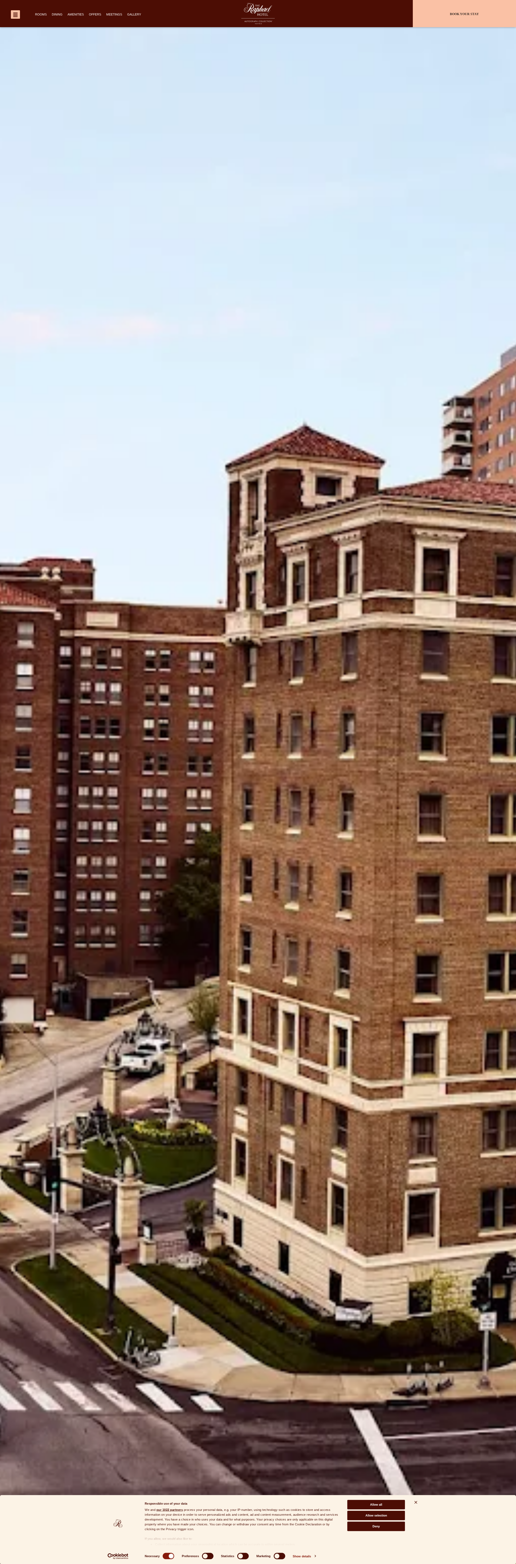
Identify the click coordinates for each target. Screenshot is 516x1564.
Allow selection (376, 1515)
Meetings (114, 14)
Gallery (134, 14)
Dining (57, 14)
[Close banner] (415, 1502)
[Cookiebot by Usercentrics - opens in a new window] (118, 1556)
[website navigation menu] (15, 14)
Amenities (76, 14)
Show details (302, 1556)
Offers (95, 14)
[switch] (207, 1556)
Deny (376, 1526)
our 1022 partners (169, 1509)
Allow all (376, 1504)
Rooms (41, 14)
